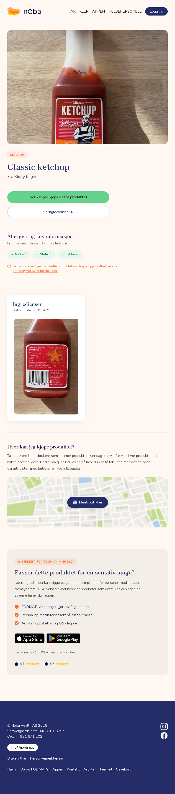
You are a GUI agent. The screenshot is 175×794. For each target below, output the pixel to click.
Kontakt (73, 769)
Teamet (105, 769)
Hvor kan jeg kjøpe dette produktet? (58, 197)
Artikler (79, 11)
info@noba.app (22, 747)
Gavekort (123, 769)
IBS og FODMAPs (34, 769)
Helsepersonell (125, 11)
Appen (98, 11)
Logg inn (156, 11)
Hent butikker (91, 502)
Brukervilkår (16, 758)
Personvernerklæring (46, 758)
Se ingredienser (55, 212)
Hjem (11, 769)
